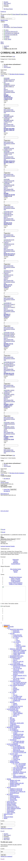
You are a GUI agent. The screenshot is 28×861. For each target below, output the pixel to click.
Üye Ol (2, 831)
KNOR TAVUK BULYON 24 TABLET (8, 286)
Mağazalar (15, 562)
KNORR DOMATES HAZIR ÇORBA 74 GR (9, 162)
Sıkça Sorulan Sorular (15, 569)
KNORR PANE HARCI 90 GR (8, 223)
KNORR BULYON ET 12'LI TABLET (9, 374)
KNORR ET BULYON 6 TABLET (7, 316)
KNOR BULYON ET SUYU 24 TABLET (9, 254)
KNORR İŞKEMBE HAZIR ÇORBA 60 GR (9, 130)
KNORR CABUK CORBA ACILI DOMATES (8, 406)
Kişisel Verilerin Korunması (15, 582)
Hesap (2, 43)
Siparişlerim (7, 838)
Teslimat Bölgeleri (15, 563)
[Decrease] (4, 136)
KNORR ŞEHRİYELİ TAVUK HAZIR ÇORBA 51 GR (8, 97)
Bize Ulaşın (6, 839)
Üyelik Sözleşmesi (15, 581)
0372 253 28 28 (4, 511)
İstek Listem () (7, 3)
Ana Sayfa (6, 46)
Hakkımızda (16, 559)
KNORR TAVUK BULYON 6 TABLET (8, 345)
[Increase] (4, 139)
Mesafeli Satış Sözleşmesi (15, 577)
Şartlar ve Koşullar (15, 578)
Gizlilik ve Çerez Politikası (15, 584)
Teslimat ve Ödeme (15, 580)
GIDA (5, 47)
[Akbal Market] (19, 14)
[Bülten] (14, 594)
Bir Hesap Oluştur (8, 9)
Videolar (15, 561)
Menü (2, 42)
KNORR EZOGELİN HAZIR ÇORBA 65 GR (9, 195)
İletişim (15, 571)
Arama (2, 15)
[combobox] (8, 19)
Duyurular (15, 570)
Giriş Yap (6, 4)
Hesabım (6, 2)
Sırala (2, 74)
